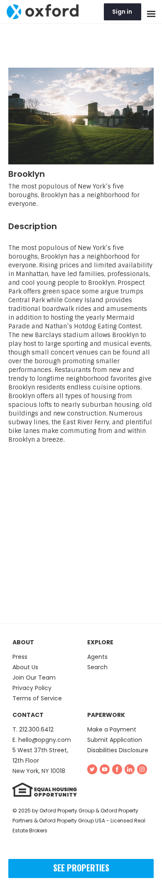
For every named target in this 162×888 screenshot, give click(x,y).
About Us (25, 667)
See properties (81, 867)
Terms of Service (37, 698)
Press (19, 657)
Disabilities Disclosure (117, 750)
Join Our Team (34, 677)
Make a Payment (111, 729)
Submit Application (114, 740)
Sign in (122, 11)
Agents (97, 657)
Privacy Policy (32, 688)
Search (97, 667)
